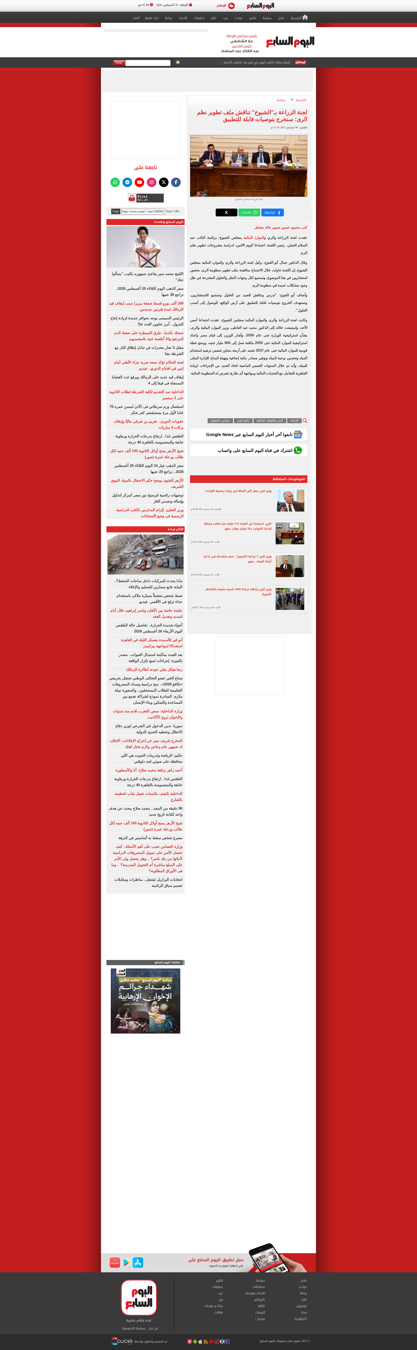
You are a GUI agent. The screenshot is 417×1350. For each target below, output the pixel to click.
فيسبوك (269, 212)
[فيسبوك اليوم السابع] (176, 182)
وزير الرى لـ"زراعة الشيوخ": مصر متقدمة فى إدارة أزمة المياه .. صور (237, 559)
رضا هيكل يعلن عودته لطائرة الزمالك (154, 669)
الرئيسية (301, 100)
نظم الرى (243, 420)
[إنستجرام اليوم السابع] (151, 182)
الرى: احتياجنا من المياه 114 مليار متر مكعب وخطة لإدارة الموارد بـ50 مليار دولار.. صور (237, 526)
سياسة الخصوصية (133, 1328)
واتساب (246, 212)
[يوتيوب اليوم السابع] (139, 182)
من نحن (153, 1328)
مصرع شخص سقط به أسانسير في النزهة (150, 838)
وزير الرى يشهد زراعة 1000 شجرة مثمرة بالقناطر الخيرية (238, 591)
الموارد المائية (253, 237)
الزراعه (294, 420)
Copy (116, 211)
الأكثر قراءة (176, 529)
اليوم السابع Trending (169, 222)
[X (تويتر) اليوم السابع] (164, 182)
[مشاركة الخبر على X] (226, 212)
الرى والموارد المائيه (270, 420)
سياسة (281, 100)
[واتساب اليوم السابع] (115, 182)
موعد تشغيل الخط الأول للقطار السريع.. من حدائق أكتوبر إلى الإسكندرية (246, 62)
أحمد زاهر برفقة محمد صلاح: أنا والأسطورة (149, 770)
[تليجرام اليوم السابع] (127, 182)
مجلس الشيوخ (220, 420)
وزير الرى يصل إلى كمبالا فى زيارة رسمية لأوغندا (238, 491)
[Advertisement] (208, 1208)
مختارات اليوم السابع (167, 962)
